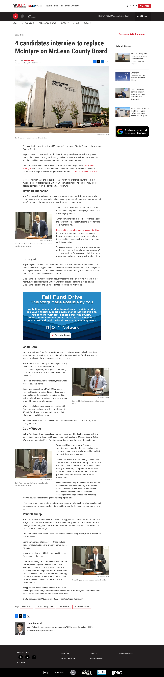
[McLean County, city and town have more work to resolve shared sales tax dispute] (122, 57)
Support (65, 23)
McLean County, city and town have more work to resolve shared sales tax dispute (139, 59)
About (76, 23)
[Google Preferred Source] (132, 131)
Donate (145, 6)
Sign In (133, 6)
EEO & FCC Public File (68, 658)
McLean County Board (45, 607)
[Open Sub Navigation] (19, 23)
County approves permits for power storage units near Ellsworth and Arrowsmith (138, 94)
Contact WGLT (65, 653)
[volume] (22, 16)
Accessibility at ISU (126, 653)
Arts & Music (28, 23)
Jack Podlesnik (28, 61)
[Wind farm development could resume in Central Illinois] (122, 76)
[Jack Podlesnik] (20, 628)
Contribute (93, 653)
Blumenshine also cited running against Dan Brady (78, 230)
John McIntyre (64, 607)
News (15, 23)
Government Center (82, 607)
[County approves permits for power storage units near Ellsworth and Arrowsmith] (122, 93)
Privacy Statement (96, 658)
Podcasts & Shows (47, 23)
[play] (15, 16)
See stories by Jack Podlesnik (41, 630)
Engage (87, 23)
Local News (19, 35)
